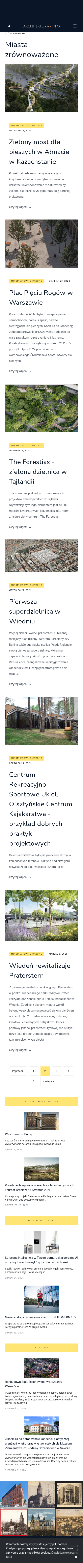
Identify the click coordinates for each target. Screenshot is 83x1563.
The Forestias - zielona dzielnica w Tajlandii (38, 471)
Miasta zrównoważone (26, 125)
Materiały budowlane (41, 1220)
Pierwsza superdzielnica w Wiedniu (34, 611)
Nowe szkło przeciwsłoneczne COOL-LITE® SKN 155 (40, 1317)
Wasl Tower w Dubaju (19, 1134)
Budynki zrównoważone (41, 1101)
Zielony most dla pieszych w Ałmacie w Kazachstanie (39, 152)
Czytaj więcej (20, 207)
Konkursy (41, 1347)
